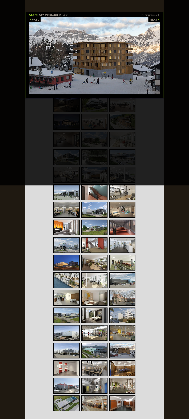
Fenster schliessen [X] (150, 15)
